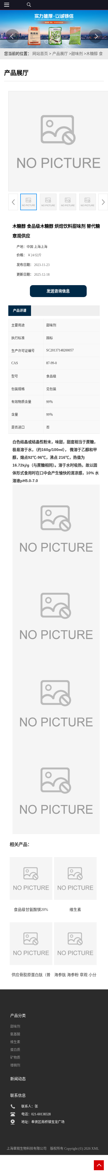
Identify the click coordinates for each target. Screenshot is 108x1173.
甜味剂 (77, 54)
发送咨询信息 (58, 291)
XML (95, 1149)
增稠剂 (15, 1065)
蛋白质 (15, 1050)
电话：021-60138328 (36, 1114)
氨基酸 (15, 1034)
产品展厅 (60, 54)
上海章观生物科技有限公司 (27, 1149)
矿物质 (15, 1058)
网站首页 (40, 54)
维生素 (15, 1042)
